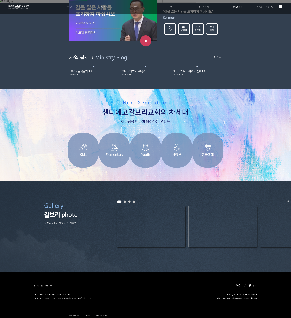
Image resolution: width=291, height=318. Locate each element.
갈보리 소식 (204, 7)
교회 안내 (69, 7)
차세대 (136, 7)
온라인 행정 (237, 7)
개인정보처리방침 (74, 315)
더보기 (216, 57)
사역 (170, 7)
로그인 (259, 7)
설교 (103, 7)
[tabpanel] (151, 226)
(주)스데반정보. (251, 298)
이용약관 (87, 315)
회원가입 (269, 7)
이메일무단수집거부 (101, 315)
